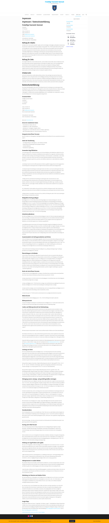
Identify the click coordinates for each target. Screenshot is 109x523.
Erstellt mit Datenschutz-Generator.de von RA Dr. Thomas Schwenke (33, 512)
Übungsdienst (72, 37)
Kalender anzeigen (69, 46)
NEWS (83, 14)
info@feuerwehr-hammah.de (29, 34)
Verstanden (72, 521)
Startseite (27, 14)
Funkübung (72, 44)
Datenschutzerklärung (96, 521)
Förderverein (39, 14)
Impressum (78, 14)
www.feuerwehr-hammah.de (30, 36)
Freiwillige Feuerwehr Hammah (54, 2)
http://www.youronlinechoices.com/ (30, 343)
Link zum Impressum (29, 120)
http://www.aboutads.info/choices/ (54, 342)
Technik (61, 14)
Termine (72, 14)
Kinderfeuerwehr (55, 14)
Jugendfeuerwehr (46, 14)
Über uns (32, 14)
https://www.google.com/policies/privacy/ (53, 508)
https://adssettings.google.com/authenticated (29, 510)
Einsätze (67, 14)
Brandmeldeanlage (69, 21)
